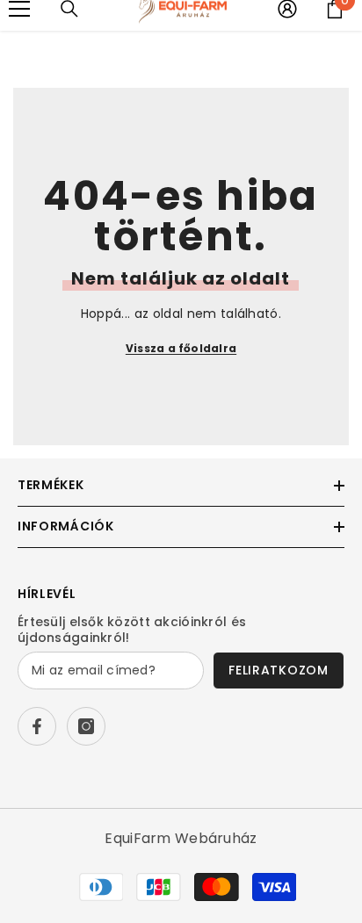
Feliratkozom (278, 670)
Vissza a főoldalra (181, 348)
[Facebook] (37, 726)
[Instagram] (86, 726)
